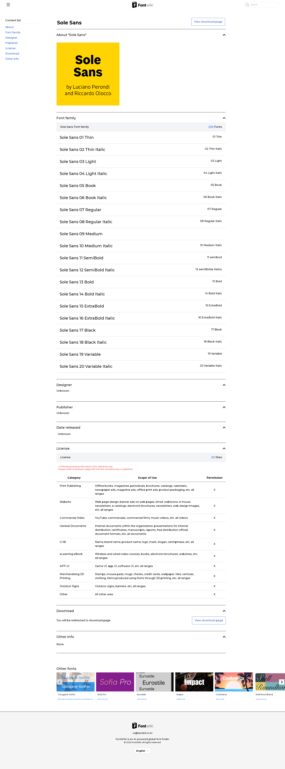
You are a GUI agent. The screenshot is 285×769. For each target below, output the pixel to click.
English (140, 750)
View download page (208, 21)
